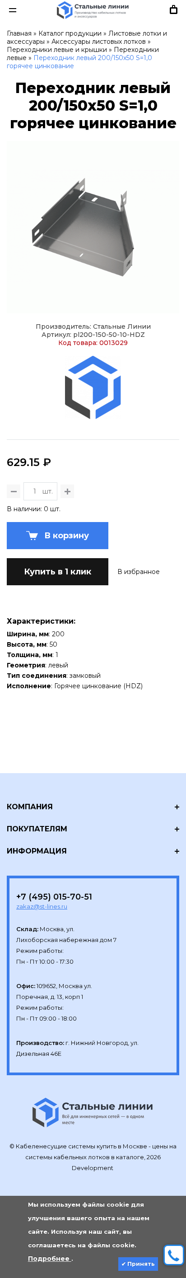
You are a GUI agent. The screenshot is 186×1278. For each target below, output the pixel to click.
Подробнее (49, 1259)
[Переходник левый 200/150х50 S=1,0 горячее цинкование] (93, 227)
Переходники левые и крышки (57, 50)
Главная (19, 33)
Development (93, 1167)
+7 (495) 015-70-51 (54, 897)
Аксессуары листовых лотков (98, 41)
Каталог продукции (70, 33)
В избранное (138, 572)
